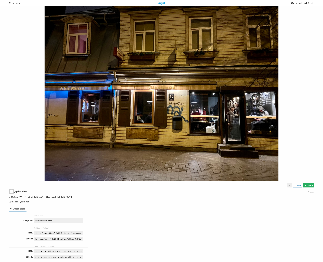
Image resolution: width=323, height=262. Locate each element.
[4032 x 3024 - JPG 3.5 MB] (289, 185)
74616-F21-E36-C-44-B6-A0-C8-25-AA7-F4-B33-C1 (40, 197)
